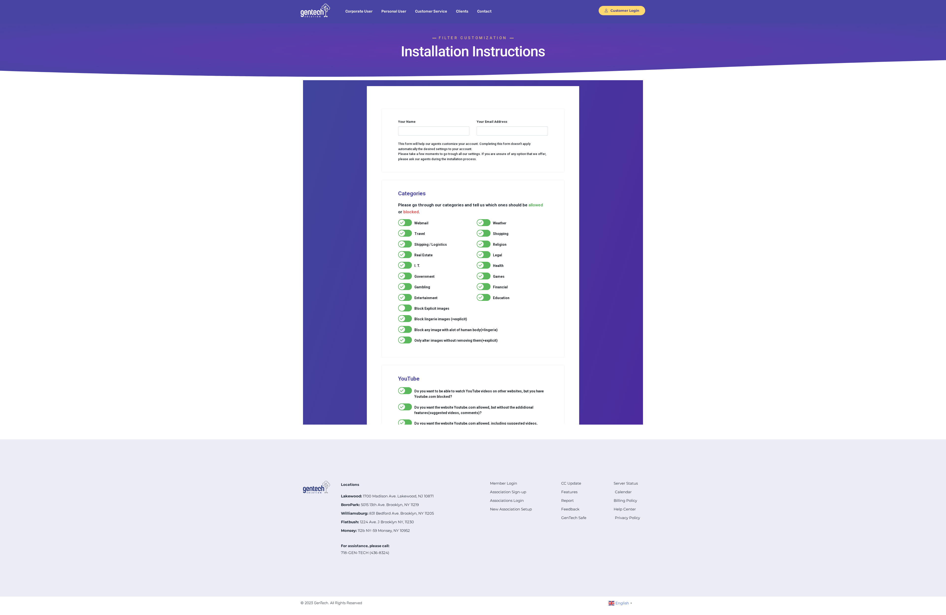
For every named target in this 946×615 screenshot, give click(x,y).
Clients (462, 11)
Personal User (393, 11)
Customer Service (431, 11)
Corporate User (358, 11)
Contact (484, 11)
